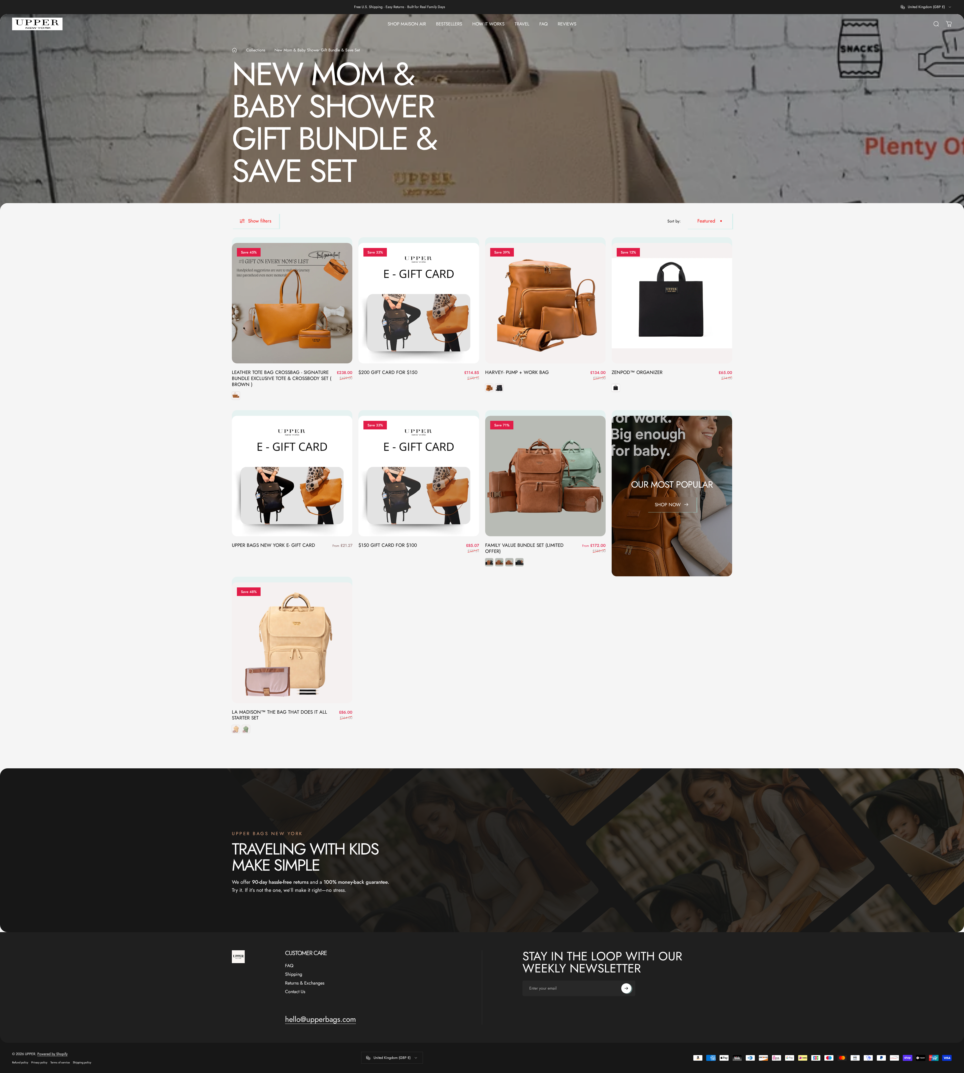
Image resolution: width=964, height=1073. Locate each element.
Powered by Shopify (52, 1053)
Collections (255, 50)
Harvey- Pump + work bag (517, 372)
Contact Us (295, 992)
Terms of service (60, 1062)
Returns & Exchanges (304, 983)
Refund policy (20, 1062)
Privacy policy (39, 1062)
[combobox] (926, 7)
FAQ (289, 966)
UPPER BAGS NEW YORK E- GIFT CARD (273, 545)
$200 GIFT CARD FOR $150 (387, 372)
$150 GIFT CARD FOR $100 (387, 545)
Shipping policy (82, 1062)
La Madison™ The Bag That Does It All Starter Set (279, 715)
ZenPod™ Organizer (637, 372)
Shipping (293, 974)
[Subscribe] (626, 988)
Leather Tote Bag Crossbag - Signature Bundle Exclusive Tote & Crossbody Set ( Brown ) (281, 378)
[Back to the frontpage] (234, 50)
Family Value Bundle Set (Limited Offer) (524, 548)
